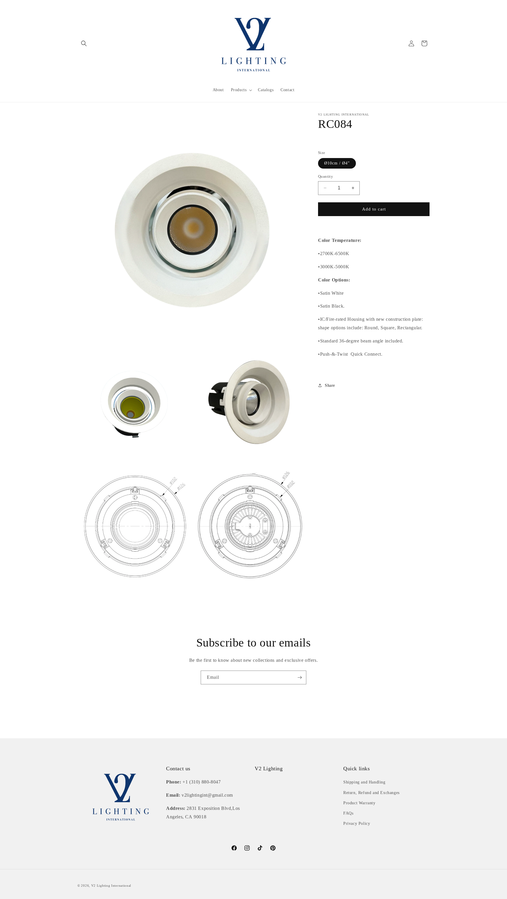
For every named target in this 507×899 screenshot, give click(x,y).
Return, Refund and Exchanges (371, 793)
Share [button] (330, 385)
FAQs (348, 813)
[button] (83, 43)
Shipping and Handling (364, 782)
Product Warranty (359, 803)
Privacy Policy (356, 823)
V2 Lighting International (111, 885)
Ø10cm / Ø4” (337, 163)
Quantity (325, 176)
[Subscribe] (299, 677)
